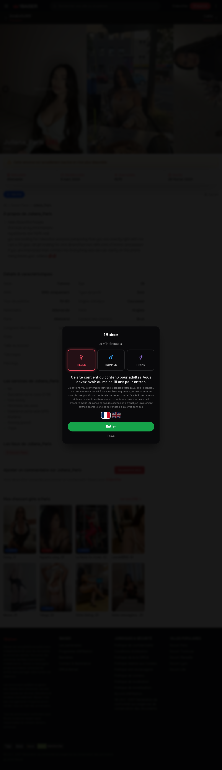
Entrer (111, 426)
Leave (111, 436)
